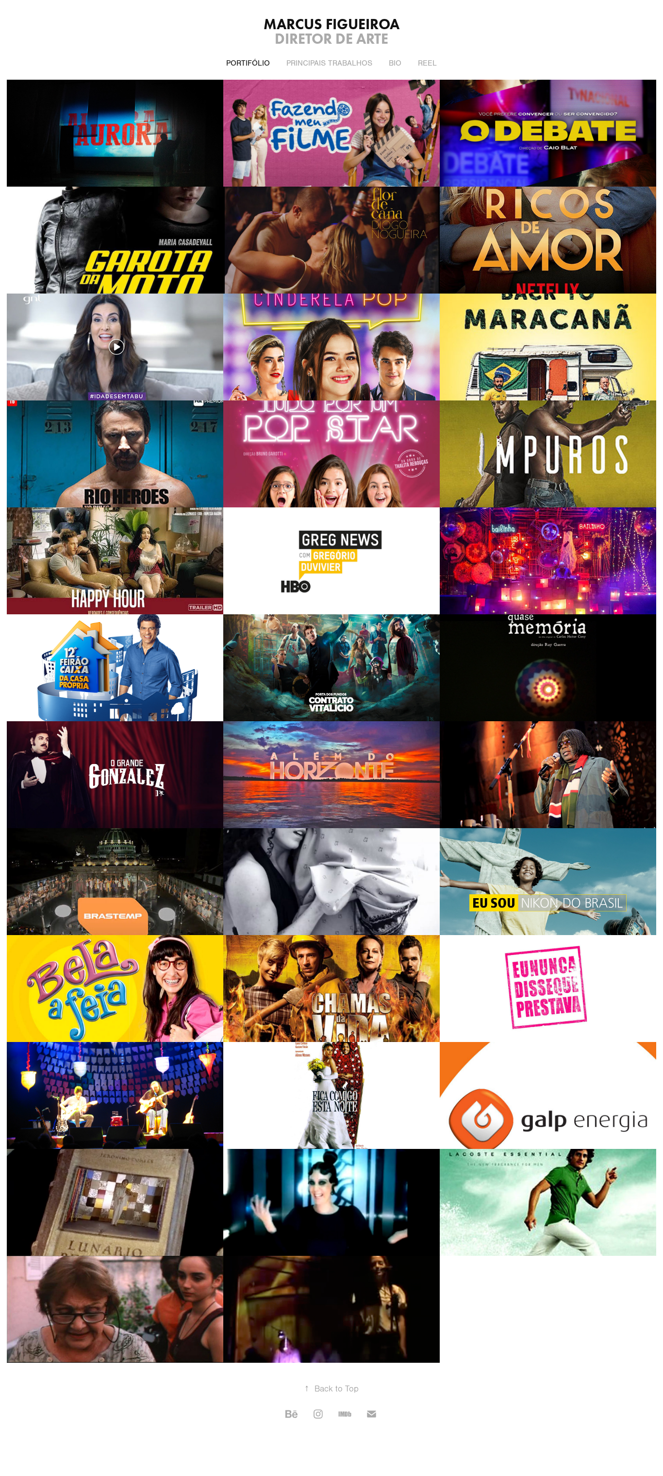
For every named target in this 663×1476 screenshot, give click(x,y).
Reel (427, 63)
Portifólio (248, 63)
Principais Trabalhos (329, 63)
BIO (395, 63)
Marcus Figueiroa (331, 24)
